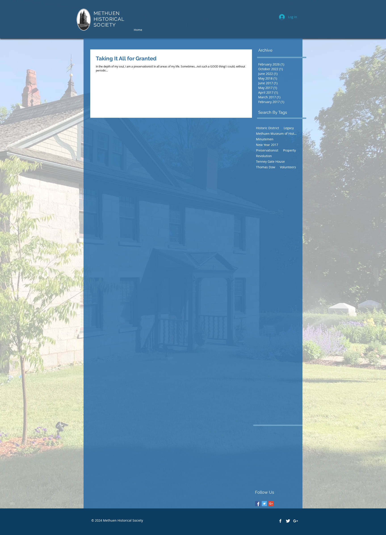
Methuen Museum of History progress (276, 133)
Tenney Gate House (270, 161)
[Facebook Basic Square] (257, 503)
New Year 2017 (267, 145)
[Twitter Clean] (287, 520)
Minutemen (264, 139)
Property (289, 150)
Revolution (264, 156)
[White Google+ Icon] (295, 520)
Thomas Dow (265, 167)
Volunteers (288, 167)
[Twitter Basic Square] (264, 503)
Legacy (289, 128)
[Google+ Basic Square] (271, 503)
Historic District (267, 128)
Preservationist (267, 150)
